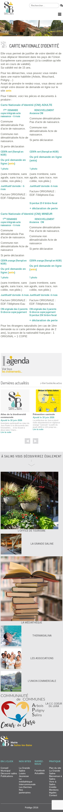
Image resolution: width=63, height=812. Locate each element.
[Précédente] (27, 441)
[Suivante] (35, 441)
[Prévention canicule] (47, 401)
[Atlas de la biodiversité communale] (15, 401)
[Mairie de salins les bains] (9, 9)
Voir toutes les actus (51, 382)
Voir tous (12, 370)
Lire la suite (6, 432)
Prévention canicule (44, 414)
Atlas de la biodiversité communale (13, 415)
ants (8, 90)
